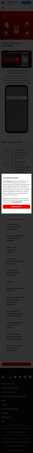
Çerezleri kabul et (16, 206)
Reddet (4, 198)
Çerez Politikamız (7, 181)
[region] (16, 194)
